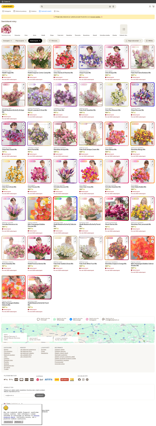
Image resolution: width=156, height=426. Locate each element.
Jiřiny (5, 357)
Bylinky (6, 349)
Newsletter (44, 353)
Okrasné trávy (8, 360)
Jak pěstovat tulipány (27, 353)
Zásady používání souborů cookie (65, 358)
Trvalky (6, 369)
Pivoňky (6, 362)
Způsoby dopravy (60, 351)
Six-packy (7, 367)
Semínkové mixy (8, 21)
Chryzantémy (8, 351)
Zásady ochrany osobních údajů (65, 357)
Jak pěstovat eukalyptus (28, 349)
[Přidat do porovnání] (23, 47)
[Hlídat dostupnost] (23, 50)
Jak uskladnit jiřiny (26, 355)
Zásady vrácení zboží (61, 353)
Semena (6, 364)
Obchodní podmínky (61, 355)
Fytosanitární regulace (62, 360)
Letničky (6, 358)
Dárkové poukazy (9, 355)
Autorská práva (60, 364)
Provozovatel (59, 362)
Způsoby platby (60, 349)
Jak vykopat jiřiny (25, 357)
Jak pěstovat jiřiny (26, 351)
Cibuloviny (7, 353)
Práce (43, 351)
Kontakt (43, 349)
